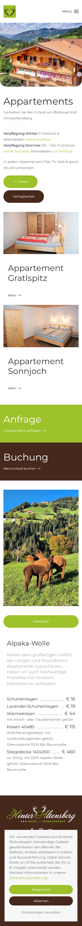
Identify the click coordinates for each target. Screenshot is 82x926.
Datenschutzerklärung (28, 878)
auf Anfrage (62, 151)
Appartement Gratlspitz (36, 273)
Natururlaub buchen (19, 468)
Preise (23, 182)
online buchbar (38, 139)
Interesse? (41, 621)
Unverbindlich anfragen (22, 431)
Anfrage (22, 419)
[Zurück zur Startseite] (9, 11)
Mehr (12, 295)
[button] (70, 11)
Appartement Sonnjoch (36, 366)
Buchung (25, 457)
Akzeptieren (41, 889)
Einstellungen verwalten (41, 912)
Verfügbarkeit (24, 196)
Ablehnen (41, 901)
